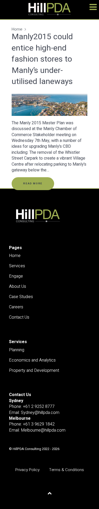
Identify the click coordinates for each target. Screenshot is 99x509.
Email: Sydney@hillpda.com (34, 412)
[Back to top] (49, 493)
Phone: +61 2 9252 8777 (32, 406)
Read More (32, 183)
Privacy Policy (27, 470)
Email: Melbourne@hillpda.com (37, 430)
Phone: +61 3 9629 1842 (32, 424)
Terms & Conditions (66, 470)
